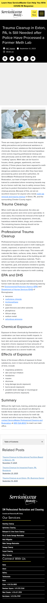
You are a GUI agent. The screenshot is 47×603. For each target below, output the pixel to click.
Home (4, 565)
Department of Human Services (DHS (16, 289)
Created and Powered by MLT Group (12, 514)
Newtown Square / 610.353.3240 (13, 588)
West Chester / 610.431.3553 (12, 592)
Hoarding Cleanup (8, 524)
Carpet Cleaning (7, 551)
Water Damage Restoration (10, 543)
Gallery (4, 573)
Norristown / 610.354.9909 (11, 596)
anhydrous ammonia (13, 319)
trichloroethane (11, 302)
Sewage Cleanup (7, 547)
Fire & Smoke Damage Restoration (13, 535)
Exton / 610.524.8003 (9, 584)
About (4, 569)
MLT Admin (10, 48)
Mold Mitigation (7, 539)
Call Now (34, 13)
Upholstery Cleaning (9, 528)
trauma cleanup (18, 197)
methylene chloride (13, 299)
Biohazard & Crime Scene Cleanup (13, 532)
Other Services (7, 555)
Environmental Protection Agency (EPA (21, 286)
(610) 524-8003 (20, 423)
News (4, 580)
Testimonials (6, 577)
